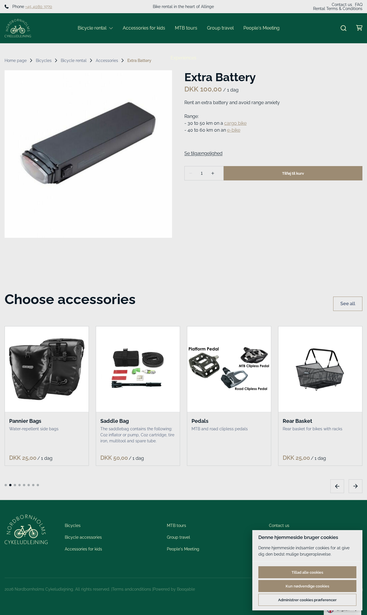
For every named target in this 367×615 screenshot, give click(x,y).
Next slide (355, 486)
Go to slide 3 (15, 484)
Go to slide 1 (5, 484)
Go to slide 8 (38, 484)
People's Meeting (261, 28)
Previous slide (337, 486)
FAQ (358, 5)
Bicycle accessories (83, 537)
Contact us (342, 5)
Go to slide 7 (33, 484)
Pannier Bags (25, 421)
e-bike (233, 130)
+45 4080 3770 (38, 6)
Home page (16, 61)
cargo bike (235, 123)
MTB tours (186, 28)
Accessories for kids (144, 28)
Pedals (200, 421)
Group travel (220, 28)
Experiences (183, 58)
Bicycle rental (92, 28)
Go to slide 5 (24, 484)
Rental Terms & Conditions (337, 9)
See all (347, 303)
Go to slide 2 (10, 484)
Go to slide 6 (28, 484)
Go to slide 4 (19, 484)
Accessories (107, 61)
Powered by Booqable (174, 589)
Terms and (122, 589)
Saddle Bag (114, 421)
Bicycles (44, 61)
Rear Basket (297, 421)
